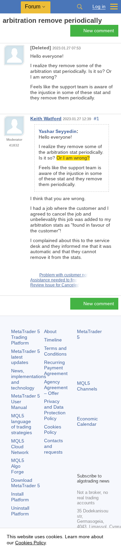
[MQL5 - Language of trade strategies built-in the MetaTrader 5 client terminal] (10, 7)
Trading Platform (25, 337)
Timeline (53, 339)
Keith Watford (46, 118)
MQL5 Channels (87, 386)
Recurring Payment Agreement (56, 368)
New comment (98, 30)
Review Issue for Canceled (54, 285)
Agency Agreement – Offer (56, 387)
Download (25, 483)
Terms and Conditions (55, 351)
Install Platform (20, 496)
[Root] (5, 32)
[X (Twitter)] (102, 456)
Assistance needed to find (53, 280)
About (50, 331)
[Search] (80, 7)
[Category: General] (12, 32)
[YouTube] (81, 467)
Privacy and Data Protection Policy (55, 410)
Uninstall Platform (20, 510)
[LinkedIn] (92, 467)
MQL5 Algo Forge (17, 466)
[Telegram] (92, 456)
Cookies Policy (52, 429)
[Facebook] (81, 456)
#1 (96, 118)
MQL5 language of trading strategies (21, 424)
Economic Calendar (87, 421)
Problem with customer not (63, 275)
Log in (99, 6)
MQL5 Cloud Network (20, 446)
